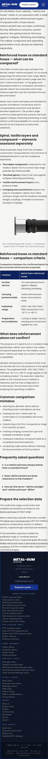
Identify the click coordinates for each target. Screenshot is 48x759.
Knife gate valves (9, 662)
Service (5, 717)
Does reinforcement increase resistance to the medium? (19, 477)
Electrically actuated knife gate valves (17, 667)
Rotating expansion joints (12, 602)
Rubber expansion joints (12, 597)
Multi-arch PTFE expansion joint (15, 631)
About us (5, 704)
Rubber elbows (8, 647)
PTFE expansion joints (11, 628)
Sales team (6, 728)
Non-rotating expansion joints (14, 605)
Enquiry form (7, 733)
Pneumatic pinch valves (11, 683)
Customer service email (11, 731)
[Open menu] (43, 5)
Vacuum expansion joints (12, 619)
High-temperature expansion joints (16, 616)
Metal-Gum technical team (17, 521)
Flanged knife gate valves (12, 665)
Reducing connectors (10, 639)
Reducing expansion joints (12, 611)
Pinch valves (7, 681)
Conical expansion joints (12, 613)
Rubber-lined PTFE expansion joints (16, 633)
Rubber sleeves (8, 691)
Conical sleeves (8, 697)
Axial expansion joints (11, 600)
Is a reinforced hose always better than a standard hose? (22, 467)
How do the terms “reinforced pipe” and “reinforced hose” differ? (23, 488)
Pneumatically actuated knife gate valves (18, 670)
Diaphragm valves (9, 686)
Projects (5, 709)
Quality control (8, 706)
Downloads (6, 714)
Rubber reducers (9, 636)
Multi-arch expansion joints (13, 608)
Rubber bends (8, 652)
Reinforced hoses (8, 511)
